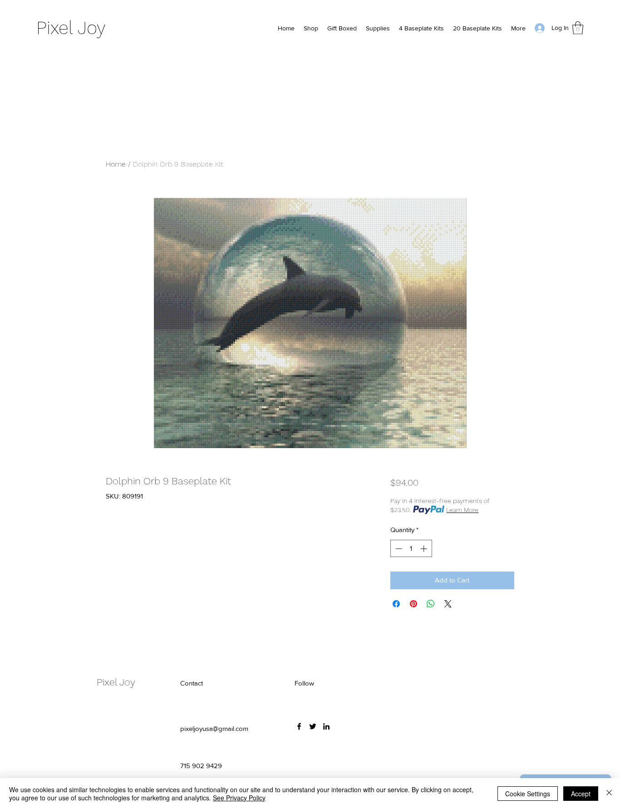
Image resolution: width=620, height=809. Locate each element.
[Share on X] (448, 603)
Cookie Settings (527, 793)
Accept (580, 793)
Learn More (462, 509)
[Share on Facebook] (396, 603)
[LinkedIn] (326, 726)
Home (116, 164)
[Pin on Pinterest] (413, 603)
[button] (577, 28)
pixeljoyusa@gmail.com (214, 728)
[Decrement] (398, 548)
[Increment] (424, 548)
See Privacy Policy (239, 797)
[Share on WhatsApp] (430, 603)
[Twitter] (312, 726)
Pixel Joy (71, 28)
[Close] (609, 793)
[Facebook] (299, 726)
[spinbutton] (410, 548)
